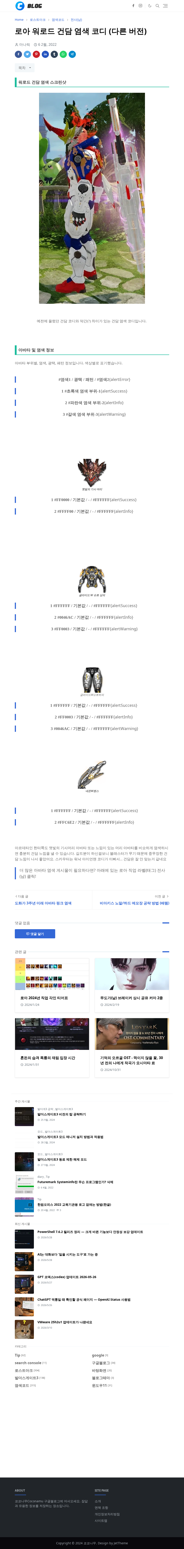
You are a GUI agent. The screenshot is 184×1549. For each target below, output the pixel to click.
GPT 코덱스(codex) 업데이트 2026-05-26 (66, 1277)
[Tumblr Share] (54, 54)
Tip (48, 1177)
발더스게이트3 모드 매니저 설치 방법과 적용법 (70, 1137)
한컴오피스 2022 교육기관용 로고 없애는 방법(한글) (74, 1204)
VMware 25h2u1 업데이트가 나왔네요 (64, 1322)
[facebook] (133, 5)
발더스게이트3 (64, 1109)
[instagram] (140, 5)
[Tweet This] (27, 54)
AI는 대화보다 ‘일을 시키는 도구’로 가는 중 (67, 1254)
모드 (40, 1131)
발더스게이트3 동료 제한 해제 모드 (62, 1159)
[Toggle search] (157, 6)
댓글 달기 (37, 934)
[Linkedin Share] (45, 54)
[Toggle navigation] (165, 6)
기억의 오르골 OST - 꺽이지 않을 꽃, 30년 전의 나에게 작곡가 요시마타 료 (131, 1060)
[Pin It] (36, 54)
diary (40, 1177)
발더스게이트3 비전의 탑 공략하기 (61, 1114)
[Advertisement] (92, 1430)
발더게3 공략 (45, 1109)
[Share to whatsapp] (63, 54)
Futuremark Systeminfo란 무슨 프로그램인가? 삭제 (75, 1182)
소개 (98, 1501)
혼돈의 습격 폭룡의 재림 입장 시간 (47, 1057)
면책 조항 (101, 1507)
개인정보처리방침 (107, 1514)
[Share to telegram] (72, 54)
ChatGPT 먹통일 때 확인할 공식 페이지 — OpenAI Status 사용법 (84, 1299)
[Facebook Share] (18, 54)
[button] (149, 5)
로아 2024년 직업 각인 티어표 (44, 997)
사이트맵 (101, 1520)
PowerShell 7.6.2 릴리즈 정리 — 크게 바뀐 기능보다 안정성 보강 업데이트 (90, 1232)
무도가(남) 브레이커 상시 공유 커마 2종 (131, 997)
